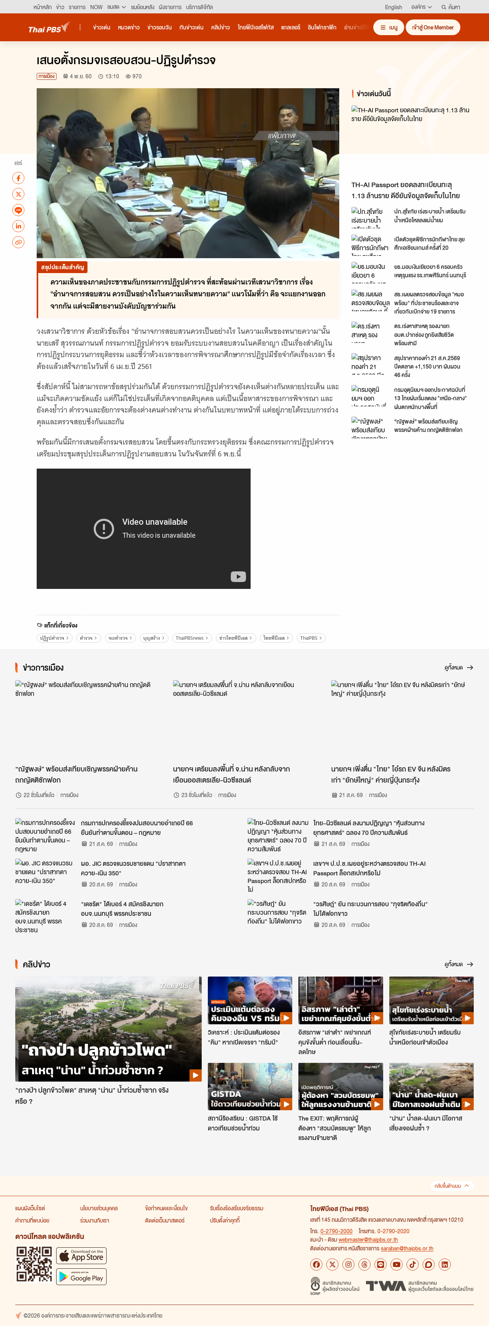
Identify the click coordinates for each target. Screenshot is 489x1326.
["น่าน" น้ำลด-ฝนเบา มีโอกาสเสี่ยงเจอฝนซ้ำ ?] (431, 1086)
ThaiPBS (308, 638)
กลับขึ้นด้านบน (448, 1186)
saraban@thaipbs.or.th (407, 1248)
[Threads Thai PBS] (364, 1264)
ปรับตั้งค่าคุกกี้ (225, 1220)
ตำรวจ (86, 638)
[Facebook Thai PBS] (316, 1264)
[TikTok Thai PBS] (412, 1264)
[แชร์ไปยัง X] (18, 194)
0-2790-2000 (337, 1231)
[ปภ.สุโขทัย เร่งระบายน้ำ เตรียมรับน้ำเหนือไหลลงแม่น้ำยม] (370, 217)
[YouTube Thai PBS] (396, 1264)
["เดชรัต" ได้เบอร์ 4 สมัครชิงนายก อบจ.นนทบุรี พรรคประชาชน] (45, 916)
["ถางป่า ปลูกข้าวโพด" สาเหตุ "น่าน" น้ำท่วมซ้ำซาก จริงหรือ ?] (108, 1029)
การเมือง (47, 76)
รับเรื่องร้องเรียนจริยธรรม (236, 1208)
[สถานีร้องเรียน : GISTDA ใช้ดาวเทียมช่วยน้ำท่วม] (250, 1086)
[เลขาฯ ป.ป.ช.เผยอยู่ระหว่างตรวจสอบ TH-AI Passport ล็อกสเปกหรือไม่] (278, 876)
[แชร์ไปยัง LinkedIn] (18, 226)
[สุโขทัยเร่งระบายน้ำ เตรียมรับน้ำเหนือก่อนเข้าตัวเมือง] (431, 1000)
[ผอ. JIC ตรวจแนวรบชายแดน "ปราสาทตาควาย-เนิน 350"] (45, 876)
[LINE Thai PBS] (380, 1264)
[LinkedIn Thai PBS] (445, 1264)
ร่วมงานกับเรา (94, 1220)
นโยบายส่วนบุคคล (99, 1208)
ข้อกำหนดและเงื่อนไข (166, 1208)
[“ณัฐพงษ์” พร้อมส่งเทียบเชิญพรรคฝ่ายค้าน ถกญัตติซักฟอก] (370, 427)
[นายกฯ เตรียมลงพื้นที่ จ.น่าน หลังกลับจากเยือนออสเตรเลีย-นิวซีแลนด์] (244, 720)
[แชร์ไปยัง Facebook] (18, 178)
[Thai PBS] (50, 26)
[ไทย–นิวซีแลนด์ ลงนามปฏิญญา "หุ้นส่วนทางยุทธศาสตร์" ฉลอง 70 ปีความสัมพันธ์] (278, 835)
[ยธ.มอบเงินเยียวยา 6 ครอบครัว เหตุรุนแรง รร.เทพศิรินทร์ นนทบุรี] (370, 272)
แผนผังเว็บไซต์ (30, 1208)
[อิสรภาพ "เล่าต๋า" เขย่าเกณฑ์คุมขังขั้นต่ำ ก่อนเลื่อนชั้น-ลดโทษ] (340, 1000)
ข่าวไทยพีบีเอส (233, 638)
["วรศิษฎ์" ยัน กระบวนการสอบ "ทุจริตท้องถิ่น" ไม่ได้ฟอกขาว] (278, 916)
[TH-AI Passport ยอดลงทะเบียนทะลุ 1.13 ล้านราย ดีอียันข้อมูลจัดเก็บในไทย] (414, 140)
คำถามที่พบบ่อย (32, 1220)
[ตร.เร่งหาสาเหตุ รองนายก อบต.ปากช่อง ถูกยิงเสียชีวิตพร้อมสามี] (370, 332)
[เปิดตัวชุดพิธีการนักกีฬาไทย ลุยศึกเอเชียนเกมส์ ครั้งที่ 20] (370, 245)
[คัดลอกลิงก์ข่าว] (18, 242)
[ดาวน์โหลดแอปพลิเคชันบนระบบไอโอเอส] (81, 1255)
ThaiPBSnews (190, 638)
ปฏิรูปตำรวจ (52, 638)
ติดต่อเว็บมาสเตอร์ (165, 1220)
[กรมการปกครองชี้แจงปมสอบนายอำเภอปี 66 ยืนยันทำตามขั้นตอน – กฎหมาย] (45, 835)
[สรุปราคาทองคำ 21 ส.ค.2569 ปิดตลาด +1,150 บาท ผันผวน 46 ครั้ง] (370, 364)
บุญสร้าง (151, 638)
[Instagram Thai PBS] (348, 1264)
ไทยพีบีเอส (274, 638)
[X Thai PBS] (332, 1264)
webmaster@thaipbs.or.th (368, 1239)
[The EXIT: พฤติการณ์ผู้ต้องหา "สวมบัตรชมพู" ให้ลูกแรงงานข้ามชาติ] (340, 1086)
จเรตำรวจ (118, 638)
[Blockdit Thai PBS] (429, 1264)
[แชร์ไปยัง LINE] (18, 210)
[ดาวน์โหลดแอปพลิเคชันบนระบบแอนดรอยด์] (81, 1276)
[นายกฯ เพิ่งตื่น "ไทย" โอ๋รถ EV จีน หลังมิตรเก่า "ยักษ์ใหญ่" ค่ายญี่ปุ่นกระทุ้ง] (402, 720)
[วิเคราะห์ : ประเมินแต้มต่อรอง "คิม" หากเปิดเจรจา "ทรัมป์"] (250, 1000)
